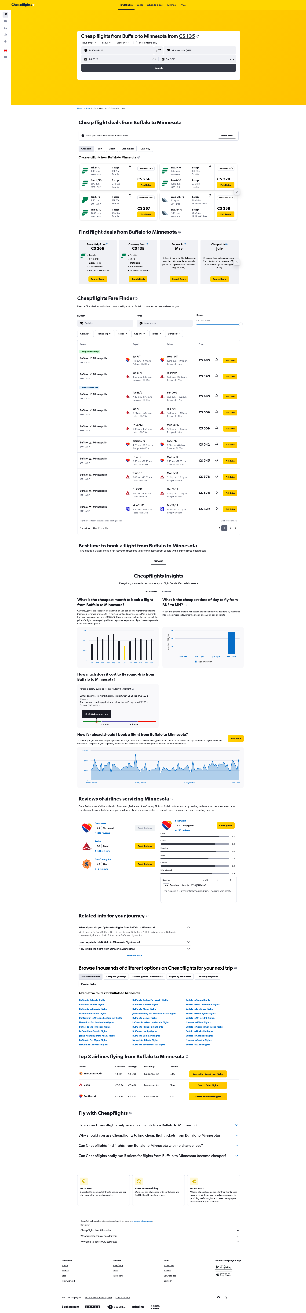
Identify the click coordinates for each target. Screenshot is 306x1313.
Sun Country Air (103, 859)
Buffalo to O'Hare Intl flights (200, 1018)
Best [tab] (100, 148)
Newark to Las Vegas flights (93, 1044)
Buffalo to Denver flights (144, 1018)
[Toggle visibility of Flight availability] (203, 662)
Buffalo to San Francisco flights (94, 1027)
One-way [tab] (145, 148)
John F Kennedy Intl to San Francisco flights (154, 1013)
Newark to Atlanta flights (145, 1040)
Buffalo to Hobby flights (144, 1031)
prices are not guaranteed (142, 1221)
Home (79, 108)
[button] (5, 4)
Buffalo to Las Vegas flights (199, 1009)
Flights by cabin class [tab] (180, 976)
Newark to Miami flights (198, 1022)
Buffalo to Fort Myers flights (93, 1040)
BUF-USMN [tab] (151, 591)
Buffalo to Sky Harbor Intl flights (148, 1044)
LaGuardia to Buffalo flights (93, 1031)
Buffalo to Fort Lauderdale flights (202, 1004)
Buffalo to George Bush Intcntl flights (204, 1027)
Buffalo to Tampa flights (198, 1000)
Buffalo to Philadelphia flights (147, 1027)
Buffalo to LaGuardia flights (93, 1009)
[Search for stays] (5, 21)
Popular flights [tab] (88, 984)
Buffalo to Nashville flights (199, 1031)
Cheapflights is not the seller (95, 1230)
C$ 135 (187, 36)
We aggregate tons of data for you (98, 1235)
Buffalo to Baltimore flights (146, 1035)
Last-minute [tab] (128, 148)
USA (88, 108)
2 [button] (230, 528)
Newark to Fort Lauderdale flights (96, 1022)
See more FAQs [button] (134, 955)
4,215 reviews (102, 833)
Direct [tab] (112, 148)
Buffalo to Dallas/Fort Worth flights (150, 1000)
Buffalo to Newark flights (145, 1004)
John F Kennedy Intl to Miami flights (97, 1035)
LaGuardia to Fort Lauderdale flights (150, 1022)
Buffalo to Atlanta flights (91, 1004)
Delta (98, 841)
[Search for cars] (5, 28)
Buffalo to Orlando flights (92, 1000)
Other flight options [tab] (208, 976)
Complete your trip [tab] (116, 976)
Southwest (100, 823)
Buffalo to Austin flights (198, 1044)
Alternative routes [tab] (90, 976)
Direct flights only (148, 42)
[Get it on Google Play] (223, 1267)
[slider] (241, 324)
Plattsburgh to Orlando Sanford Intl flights (100, 1018)
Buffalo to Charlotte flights (199, 1035)
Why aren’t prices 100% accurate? (98, 1241)
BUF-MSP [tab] (158, 561)
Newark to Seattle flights (198, 1040)
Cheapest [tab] (86, 148)
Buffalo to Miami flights (144, 1009)
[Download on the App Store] (223, 1274)
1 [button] (224, 528)
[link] (97, 279)
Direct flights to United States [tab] (147, 976)
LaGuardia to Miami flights (92, 1013)
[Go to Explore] (5, 41)
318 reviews (101, 869)
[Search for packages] (5, 35)
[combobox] (89, 42)
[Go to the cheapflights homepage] (23, 5)
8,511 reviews (102, 851)
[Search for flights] (5, 14)
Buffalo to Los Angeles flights (200, 1013)
